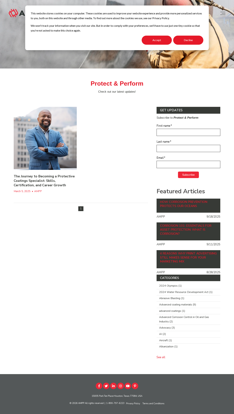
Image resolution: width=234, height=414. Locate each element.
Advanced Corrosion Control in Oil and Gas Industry (184, 319)
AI (162, 334)
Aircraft (165, 340)
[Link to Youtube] (128, 386)
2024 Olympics (170, 286)
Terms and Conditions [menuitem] (153, 403)
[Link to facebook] (99, 386)
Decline (188, 40)
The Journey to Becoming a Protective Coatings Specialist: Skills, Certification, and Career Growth (44, 180)
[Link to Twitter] (106, 386)
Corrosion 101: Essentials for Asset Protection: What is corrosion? (185, 230)
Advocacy (167, 328)
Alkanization (168, 346)
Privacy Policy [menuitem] (133, 403)
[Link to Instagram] (120, 386)
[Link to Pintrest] (135, 386)
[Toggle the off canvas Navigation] (223, 13)
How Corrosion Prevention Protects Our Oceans (183, 204)
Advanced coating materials (177, 304)
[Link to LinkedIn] (113, 386)
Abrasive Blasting (171, 298)
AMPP (38, 191)
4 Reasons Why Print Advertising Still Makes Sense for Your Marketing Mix (188, 258)
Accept (156, 40)
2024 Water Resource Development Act (186, 292)
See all (161, 357)
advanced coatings (172, 311)
